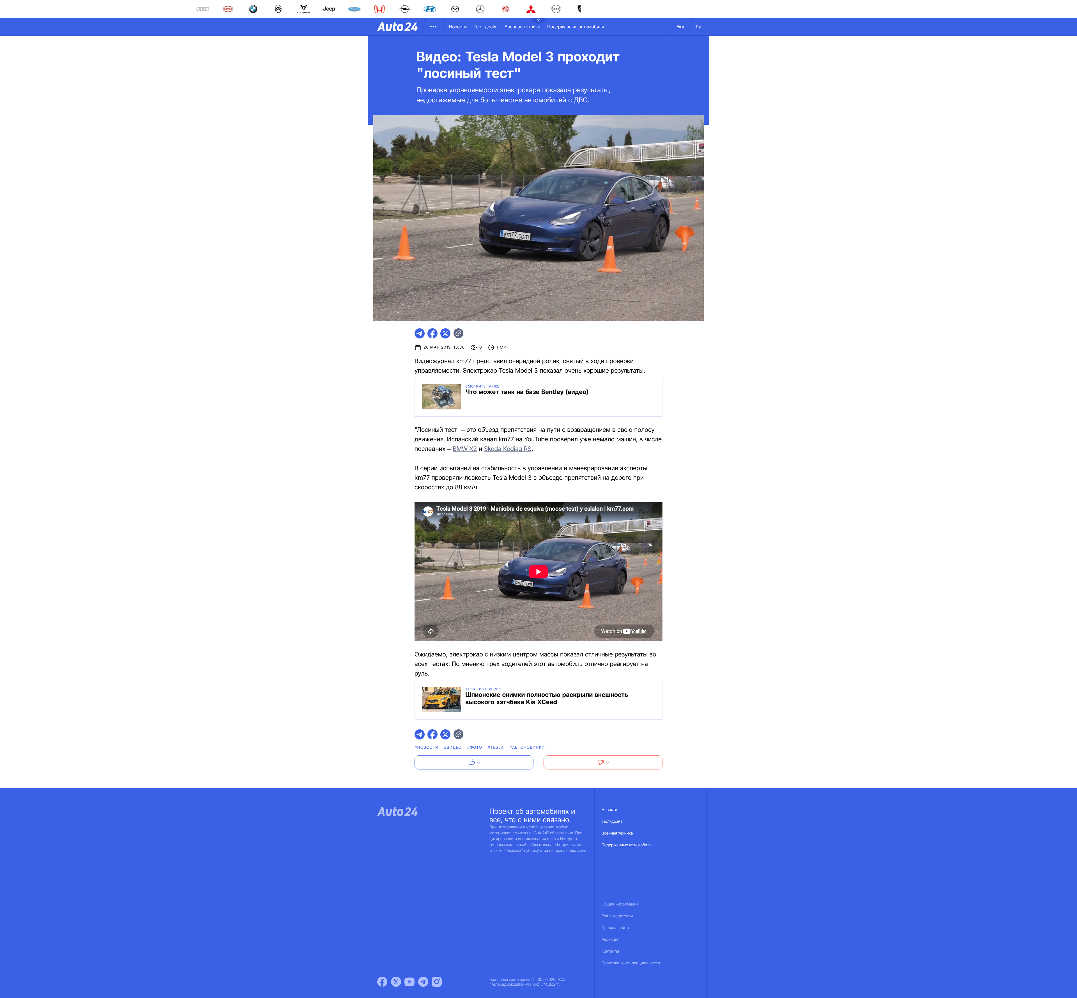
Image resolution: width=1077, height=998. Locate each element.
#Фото (474, 747)
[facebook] (432, 333)
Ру (698, 26)
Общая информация (620, 904)
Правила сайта (615, 927)
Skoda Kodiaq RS (507, 449)
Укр (680, 26)
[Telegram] (423, 982)
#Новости (426, 747)
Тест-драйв (486, 26)
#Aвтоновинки (527, 747)
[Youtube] (409, 982)
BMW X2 (465, 449)
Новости (458, 26)
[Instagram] (437, 982)
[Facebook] (382, 982)
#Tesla (496, 747)
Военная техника (522, 26)
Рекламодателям (617, 916)
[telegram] (420, 333)
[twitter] (445, 333)
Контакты (610, 951)
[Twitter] (396, 982)
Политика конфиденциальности (631, 963)
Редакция (610, 939)
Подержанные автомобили (575, 26)
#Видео (453, 747)
